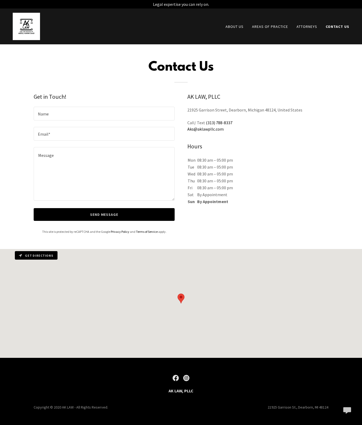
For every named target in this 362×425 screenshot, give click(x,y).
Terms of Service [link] (147, 232)
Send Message (104, 214)
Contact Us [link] (337, 26)
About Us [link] (235, 26)
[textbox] (104, 114)
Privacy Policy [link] (120, 232)
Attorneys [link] (307, 26)
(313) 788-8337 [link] (219, 122)
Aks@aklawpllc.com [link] (205, 129)
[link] (26, 25)
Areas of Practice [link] (270, 26)
